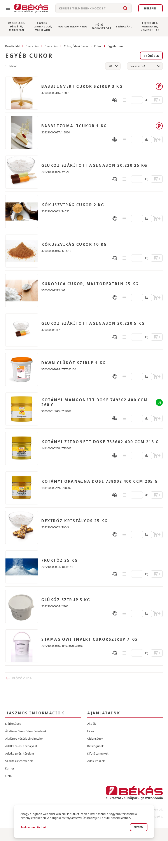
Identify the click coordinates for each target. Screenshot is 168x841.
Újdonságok (95, 739)
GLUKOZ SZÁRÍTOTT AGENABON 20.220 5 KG (93, 323)
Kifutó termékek (97, 753)
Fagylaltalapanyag (72, 26)
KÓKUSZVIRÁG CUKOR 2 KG (72, 205)
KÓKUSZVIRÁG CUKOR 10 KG (74, 244)
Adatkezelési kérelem (19, 753)
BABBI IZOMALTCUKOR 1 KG (74, 126)
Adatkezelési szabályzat (21, 746)
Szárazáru (124, 26)
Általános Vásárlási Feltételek (24, 739)
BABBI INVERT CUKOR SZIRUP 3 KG (82, 86)
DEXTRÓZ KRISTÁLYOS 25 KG (74, 520)
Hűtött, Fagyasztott (101, 26)
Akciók (91, 724)
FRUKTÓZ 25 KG (59, 560)
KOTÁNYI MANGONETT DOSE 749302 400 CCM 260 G (94, 402)
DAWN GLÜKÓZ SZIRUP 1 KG (73, 362)
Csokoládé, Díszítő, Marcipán (16, 26)
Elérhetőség (13, 724)
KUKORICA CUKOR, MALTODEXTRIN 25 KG (90, 284)
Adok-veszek (96, 761)
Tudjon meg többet (33, 827)
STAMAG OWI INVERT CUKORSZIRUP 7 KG (89, 639)
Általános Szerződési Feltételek (26, 731)
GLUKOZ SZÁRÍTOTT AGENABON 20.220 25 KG (94, 165)
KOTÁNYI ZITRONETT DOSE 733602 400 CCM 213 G (100, 441)
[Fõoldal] (31, 8)
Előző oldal (22, 678)
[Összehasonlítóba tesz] (114, 100)
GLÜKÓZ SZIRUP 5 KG (65, 599)
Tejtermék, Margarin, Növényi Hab (149, 26)
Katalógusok (95, 746)
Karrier (9, 768)
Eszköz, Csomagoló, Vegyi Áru (42, 26)
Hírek (90, 731)
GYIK (8, 776)
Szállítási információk (19, 761)
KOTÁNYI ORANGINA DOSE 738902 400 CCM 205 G (99, 481)
